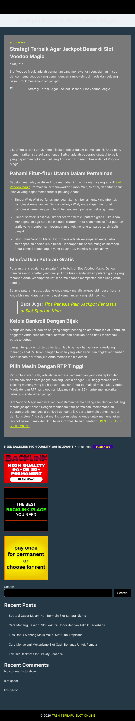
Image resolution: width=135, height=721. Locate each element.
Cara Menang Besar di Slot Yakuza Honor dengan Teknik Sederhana (57, 625)
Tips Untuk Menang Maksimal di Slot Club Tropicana (46, 635)
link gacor (11, 690)
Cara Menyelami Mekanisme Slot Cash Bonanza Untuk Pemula (53, 644)
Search (9, 587)
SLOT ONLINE (17, 42)
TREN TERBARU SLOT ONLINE (73, 715)
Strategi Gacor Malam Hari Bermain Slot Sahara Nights (47, 615)
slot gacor (11, 681)
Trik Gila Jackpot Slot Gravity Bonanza (36, 654)
